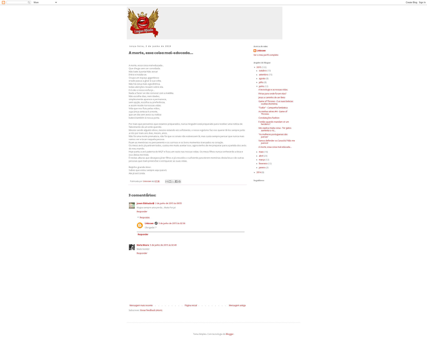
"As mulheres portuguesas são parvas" (273, 135)
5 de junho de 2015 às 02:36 (172, 223)
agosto (262, 78)
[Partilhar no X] (173, 181)
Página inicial (191, 305)
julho (261, 82)
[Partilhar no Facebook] (176, 181)
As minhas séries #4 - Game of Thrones (273, 112)
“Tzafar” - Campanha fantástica (273, 107)
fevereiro (263, 163)
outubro (263, 70)
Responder (142, 211)
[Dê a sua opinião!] (170, 181)
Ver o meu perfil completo (266, 55)
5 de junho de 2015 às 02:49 (163, 245)
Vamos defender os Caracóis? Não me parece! (277, 141)
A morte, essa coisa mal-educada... (275, 147)
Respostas (145, 217)
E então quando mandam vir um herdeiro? (274, 123)
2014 (259, 172)
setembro (264, 74)
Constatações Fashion (269, 117)
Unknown (149, 223)
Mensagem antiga (237, 305)
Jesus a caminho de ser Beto (272, 97)
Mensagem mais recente (141, 305)
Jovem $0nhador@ (145, 203)
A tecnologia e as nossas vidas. (273, 89)
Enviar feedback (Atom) (151, 310)
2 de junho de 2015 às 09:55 (168, 203)
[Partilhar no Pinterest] (179, 181)
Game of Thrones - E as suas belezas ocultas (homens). (276, 102)
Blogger (230, 334)
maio (261, 151)
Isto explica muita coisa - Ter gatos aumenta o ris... (275, 129)
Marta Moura (143, 245)
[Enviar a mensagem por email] (166, 181)
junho (262, 86)
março (262, 159)
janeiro (262, 167)
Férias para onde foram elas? (272, 93)
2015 (259, 67)
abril (261, 155)
